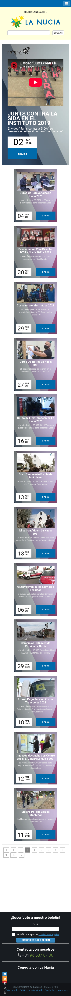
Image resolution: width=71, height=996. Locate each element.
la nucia (22, 153)
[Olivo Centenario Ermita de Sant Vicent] (34, 477)
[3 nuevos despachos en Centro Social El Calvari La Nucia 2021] (34, 758)
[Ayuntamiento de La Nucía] (35, 21)
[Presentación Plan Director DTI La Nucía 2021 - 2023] (34, 251)
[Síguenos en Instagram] (4, 988)
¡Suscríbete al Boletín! (35, 940)
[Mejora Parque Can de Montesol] (34, 814)
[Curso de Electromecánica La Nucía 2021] (34, 420)
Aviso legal (11, 990)
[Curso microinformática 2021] (34, 308)
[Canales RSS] (4, 978)
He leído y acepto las (37, 934)
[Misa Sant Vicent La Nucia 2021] (34, 533)
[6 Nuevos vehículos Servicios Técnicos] (34, 589)
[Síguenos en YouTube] (4, 992)
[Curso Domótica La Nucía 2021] (34, 364)
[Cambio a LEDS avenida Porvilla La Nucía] (34, 645)
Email (35, 924)
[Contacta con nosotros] (4, 974)
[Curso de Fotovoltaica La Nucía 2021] (34, 195)
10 (13, 855)
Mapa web (63, 990)
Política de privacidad (31, 990)
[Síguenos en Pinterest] (4, 983)
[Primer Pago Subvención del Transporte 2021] (34, 702)
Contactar (50, 990)
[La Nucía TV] (26, 51)
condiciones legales (49, 934)
